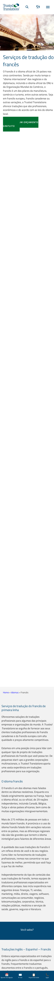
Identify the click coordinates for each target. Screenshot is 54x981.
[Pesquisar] (27, 7)
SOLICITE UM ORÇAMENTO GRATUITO (20, 124)
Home (6, 692)
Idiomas (15, 692)
